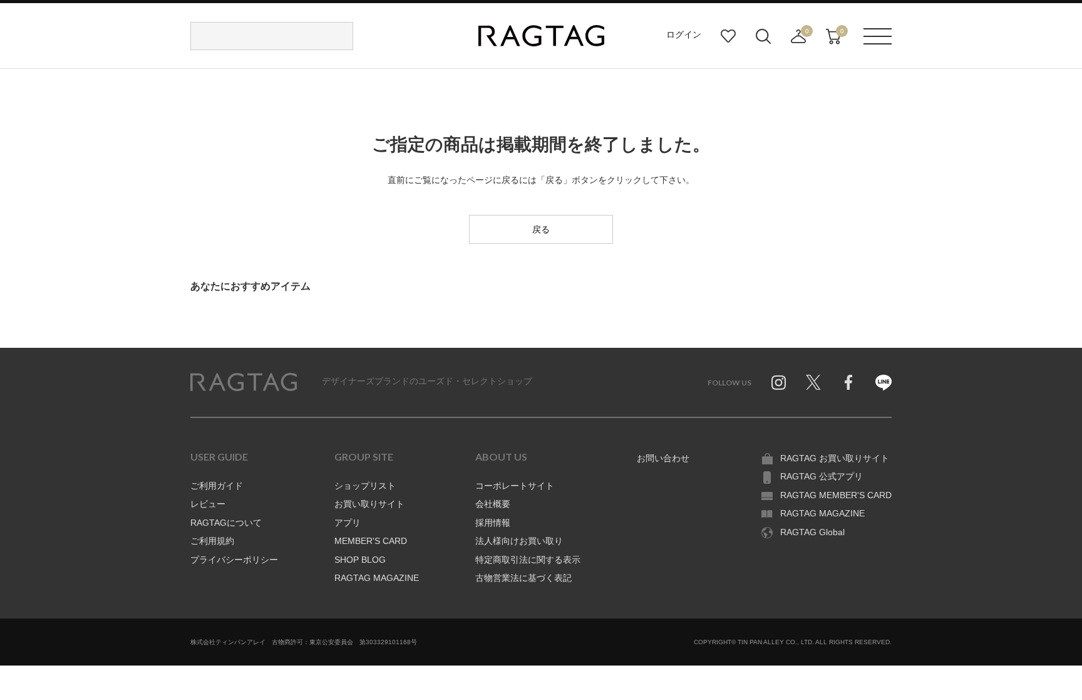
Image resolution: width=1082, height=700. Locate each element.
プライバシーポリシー (234, 560)
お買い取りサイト (369, 504)
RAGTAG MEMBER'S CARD (836, 495)
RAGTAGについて (226, 523)
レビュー (207, 504)
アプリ (347, 523)
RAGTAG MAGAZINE (376, 578)
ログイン (683, 34)
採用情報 (492, 523)
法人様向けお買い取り (519, 541)
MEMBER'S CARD (370, 541)
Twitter (813, 382)
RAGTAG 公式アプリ (821, 476)
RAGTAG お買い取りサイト (834, 458)
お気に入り (728, 36)
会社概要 (492, 504)
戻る (541, 229)
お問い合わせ (663, 458)
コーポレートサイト (514, 486)
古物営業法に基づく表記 (523, 578)
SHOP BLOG (360, 560)
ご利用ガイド (216, 486)
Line (883, 382)
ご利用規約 (212, 541)
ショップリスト (365, 486)
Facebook (848, 382)
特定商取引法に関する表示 (527, 560)
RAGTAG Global (812, 532)
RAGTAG (243, 382)
